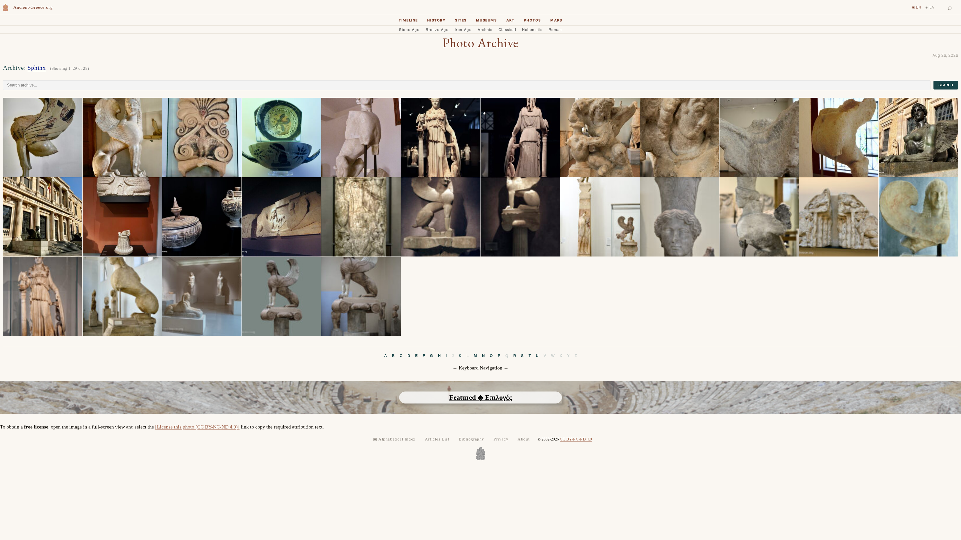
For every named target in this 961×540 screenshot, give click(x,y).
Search (945, 85)
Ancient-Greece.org (33, 7)
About (524, 439)
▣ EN (916, 7)
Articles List (437, 439)
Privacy (501, 439)
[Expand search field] (949, 8)
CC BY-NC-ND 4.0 (576, 439)
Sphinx (37, 67)
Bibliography (471, 439)
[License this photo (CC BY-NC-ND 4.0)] (197, 427)
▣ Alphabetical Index (394, 439)
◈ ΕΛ (929, 7)
